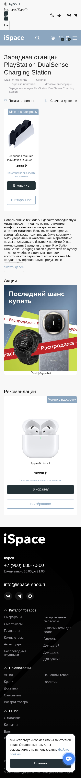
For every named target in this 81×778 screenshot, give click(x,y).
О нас (13, 711)
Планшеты (12, 631)
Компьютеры (14, 637)
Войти (54, 37)
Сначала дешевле (63, 100)
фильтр (21, 100)
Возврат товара (16, 702)
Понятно (40, 763)
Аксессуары (13, 644)
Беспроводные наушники (15, 653)
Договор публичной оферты (57, 772)
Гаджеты (49, 638)
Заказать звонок (59, 15)
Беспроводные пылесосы (54, 619)
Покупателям (20, 668)
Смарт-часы (13, 624)
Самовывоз (12, 695)
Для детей (51, 645)
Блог (7, 731)
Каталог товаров (22, 610)
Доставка (11, 688)
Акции (8, 675)
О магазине (12, 718)
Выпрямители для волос (57, 630)
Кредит (9, 682)
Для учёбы (51, 659)
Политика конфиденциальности (22, 772)
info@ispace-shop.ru (25, 584)
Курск (13, 4)
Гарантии (50, 682)
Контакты (11, 725)
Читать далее (14, 267)
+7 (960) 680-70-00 (52, 15)
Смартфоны (13, 617)
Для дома (50, 652)
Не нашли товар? (56, 675)
